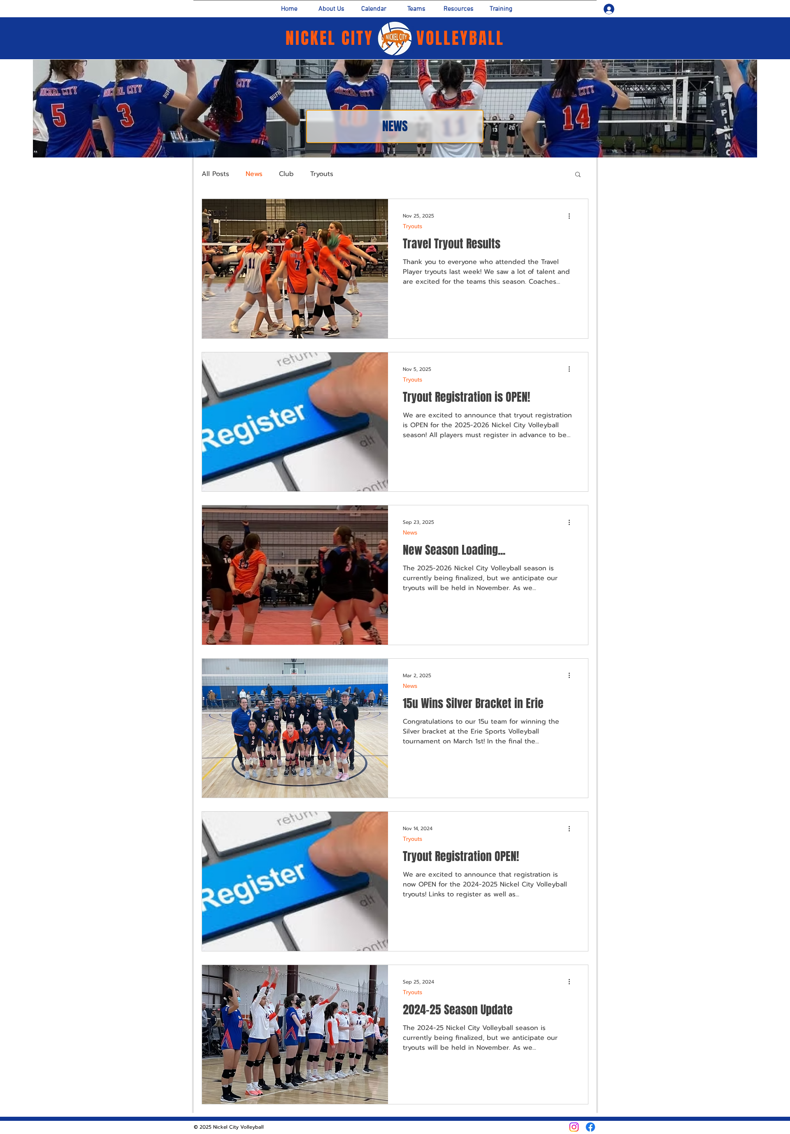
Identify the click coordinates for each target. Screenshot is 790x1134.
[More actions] (572, 216)
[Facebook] (590, 1127)
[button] (578, 175)
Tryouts (321, 173)
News (254, 173)
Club (286, 173)
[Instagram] (574, 1127)
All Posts (215, 173)
